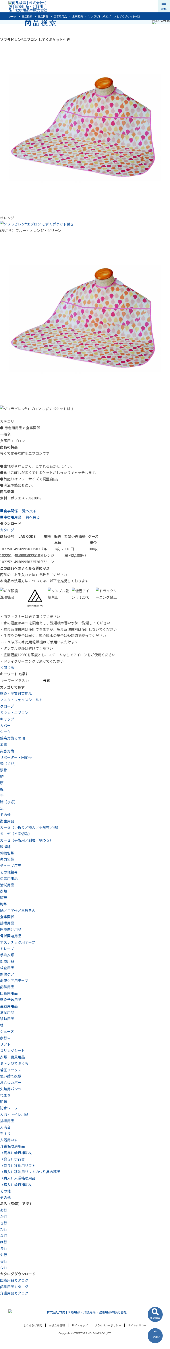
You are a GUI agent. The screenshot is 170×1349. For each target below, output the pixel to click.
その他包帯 (9, 872)
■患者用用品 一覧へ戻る (20, 517)
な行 (3, 1235)
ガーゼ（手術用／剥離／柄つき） (26, 840)
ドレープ (7, 948)
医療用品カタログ (14, 1280)
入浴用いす (9, 1139)
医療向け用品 (10, 929)
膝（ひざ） (9, 801)
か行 (3, 1216)
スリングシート (12, 1050)
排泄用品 (7, 923)
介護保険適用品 (12, 1146)
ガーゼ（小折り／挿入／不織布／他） (30, 827)
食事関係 (7, 916)
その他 (5, 814)
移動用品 (7, 1018)
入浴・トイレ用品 (14, 1114)
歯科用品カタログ (14, 1286)
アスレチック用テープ (17, 942)
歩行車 (5, 1037)
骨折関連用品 (10, 935)
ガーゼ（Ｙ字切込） (16, 833)
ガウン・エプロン (14, 712)
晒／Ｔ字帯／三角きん (17, 910)
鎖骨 (3, 770)
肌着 (3, 1101)
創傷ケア (7, 974)
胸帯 (3, 903)
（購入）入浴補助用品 (17, 1178)
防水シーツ (9, 1107)
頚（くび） (9, 763)
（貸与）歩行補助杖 (16, 1152)
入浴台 (5, 1127)
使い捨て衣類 (10, 1076)
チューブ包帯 (10, 865)
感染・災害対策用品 (16, 693)
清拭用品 (7, 884)
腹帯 (3, 897)
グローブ (7, 706)
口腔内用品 (9, 993)
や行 (3, 1254)
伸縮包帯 (7, 853)
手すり (5, 1133)
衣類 (3, 891)
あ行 (3, 1210)
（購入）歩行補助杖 (16, 1184)
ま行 (3, 1248)
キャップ (7, 719)
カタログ (7, 529)
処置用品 (7, 961)
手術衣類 (7, 954)
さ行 (3, 1222)
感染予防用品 (10, 999)
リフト (5, 1044)
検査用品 (7, 967)
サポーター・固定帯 (16, 757)
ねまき (5, 1095)
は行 (3, 1241)
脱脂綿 (5, 846)
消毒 (3, 744)
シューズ (7, 1031)
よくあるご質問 (32, 1325)
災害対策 (7, 750)
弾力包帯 (7, 859)
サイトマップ (80, 1325)
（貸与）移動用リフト (17, 1165)
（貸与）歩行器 (12, 1159)
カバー (5, 725)
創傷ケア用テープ (14, 980)
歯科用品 (7, 986)
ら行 (3, 1261)
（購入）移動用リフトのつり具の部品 (30, 1171)
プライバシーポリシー (108, 1325)
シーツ (5, 731)
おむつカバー (10, 1082)
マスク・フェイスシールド (21, 699)
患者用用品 (9, 878)
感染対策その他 (12, 738)
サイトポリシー (137, 1325)
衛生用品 (7, 821)
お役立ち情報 (57, 1325)
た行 (3, 1229)
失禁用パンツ (10, 1088)
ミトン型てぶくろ (14, 1063)
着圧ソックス (10, 1069)
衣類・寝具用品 (12, 1057)
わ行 (3, 1267)
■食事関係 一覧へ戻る (18, 510)
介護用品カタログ (14, 1293)
